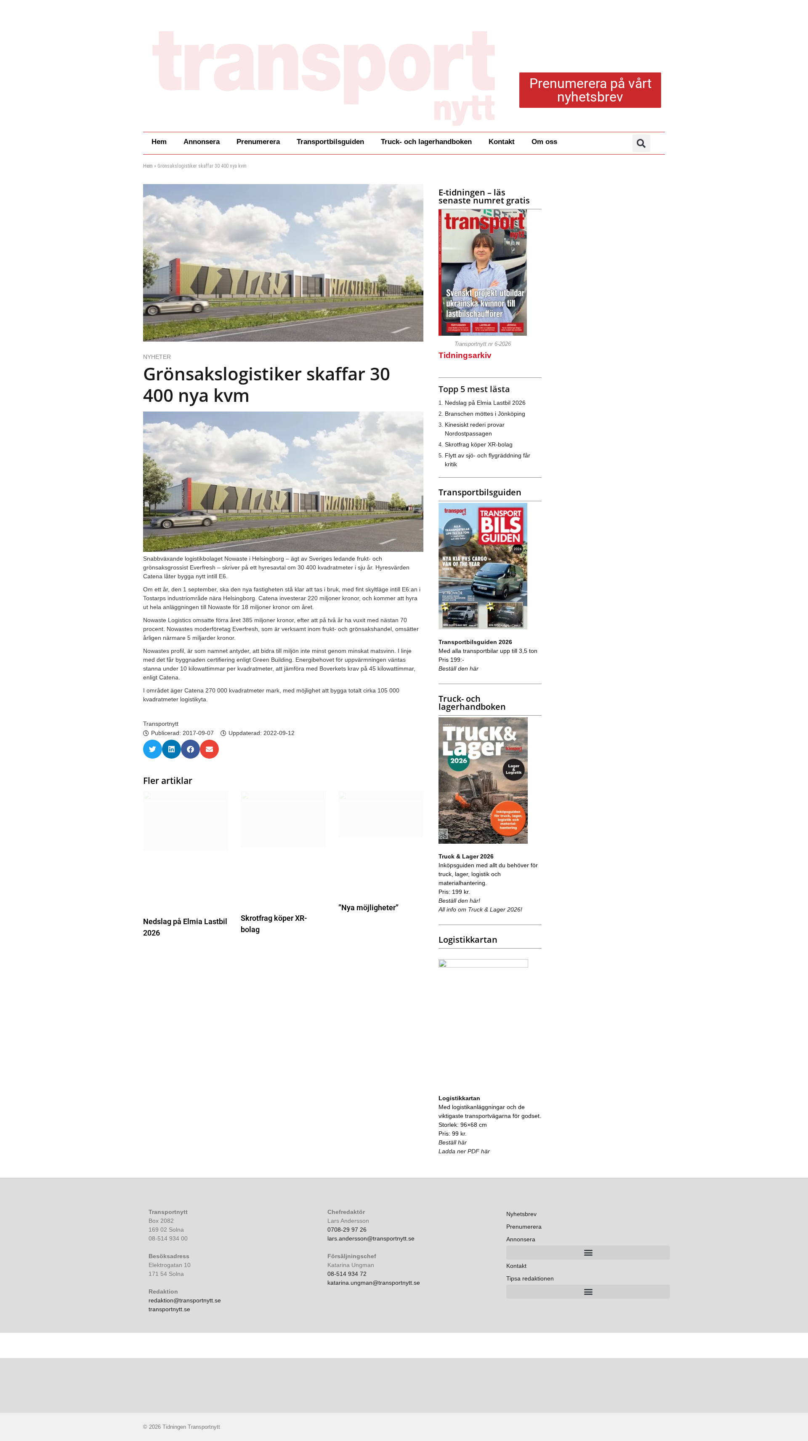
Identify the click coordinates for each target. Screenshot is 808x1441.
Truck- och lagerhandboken (426, 142)
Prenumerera (258, 142)
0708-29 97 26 (347, 1229)
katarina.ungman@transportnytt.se (373, 1282)
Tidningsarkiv (465, 355)
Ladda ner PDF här (464, 1151)
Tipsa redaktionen (530, 1278)
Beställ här (453, 1142)
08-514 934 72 (347, 1273)
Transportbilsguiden (330, 142)
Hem (159, 142)
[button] (641, 143)
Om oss (544, 142)
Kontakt (502, 142)
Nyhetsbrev (521, 1214)
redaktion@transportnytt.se (185, 1300)
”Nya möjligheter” (368, 907)
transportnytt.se (169, 1309)
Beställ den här (458, 668)
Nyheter (157, 356)
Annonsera (201, 142)
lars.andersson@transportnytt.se (371, 1238)
